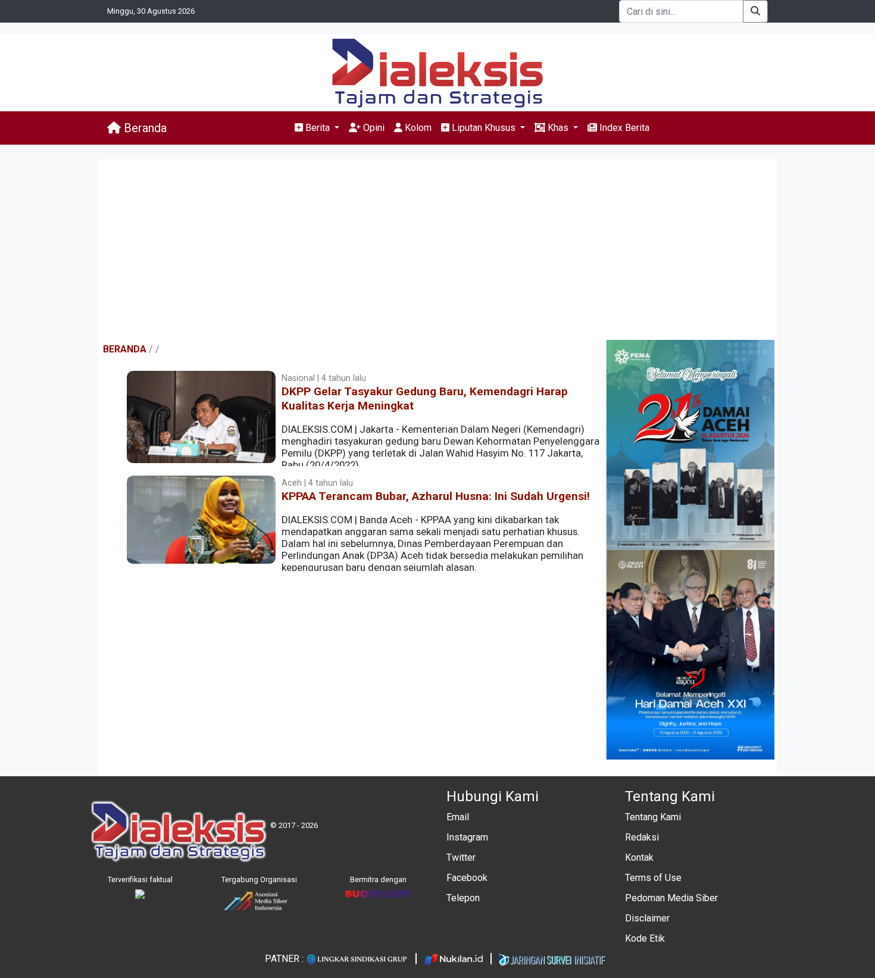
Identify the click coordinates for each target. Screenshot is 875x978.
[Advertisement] (437, 250)
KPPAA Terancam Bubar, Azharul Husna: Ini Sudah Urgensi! (436, 496)
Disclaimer (647, 918)
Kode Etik (645, 938)
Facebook (467, 877)
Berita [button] (317, 127)
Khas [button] (558, 127)
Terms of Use (653, 877)
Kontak (639, 857)
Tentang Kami (653, 817)
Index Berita (623, 127)
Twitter (461, 857)
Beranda (144, 128)
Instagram (467, 837)
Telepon (463, 898)
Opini (373, 127)
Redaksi (642, 837)
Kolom (417, 127)
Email (457, 817)
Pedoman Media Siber (671, 898)
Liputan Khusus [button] (483, 127)
